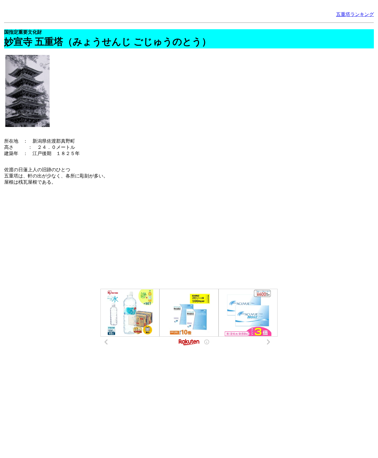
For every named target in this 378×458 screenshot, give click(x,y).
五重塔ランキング (355, 14)
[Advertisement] (189, 237)
